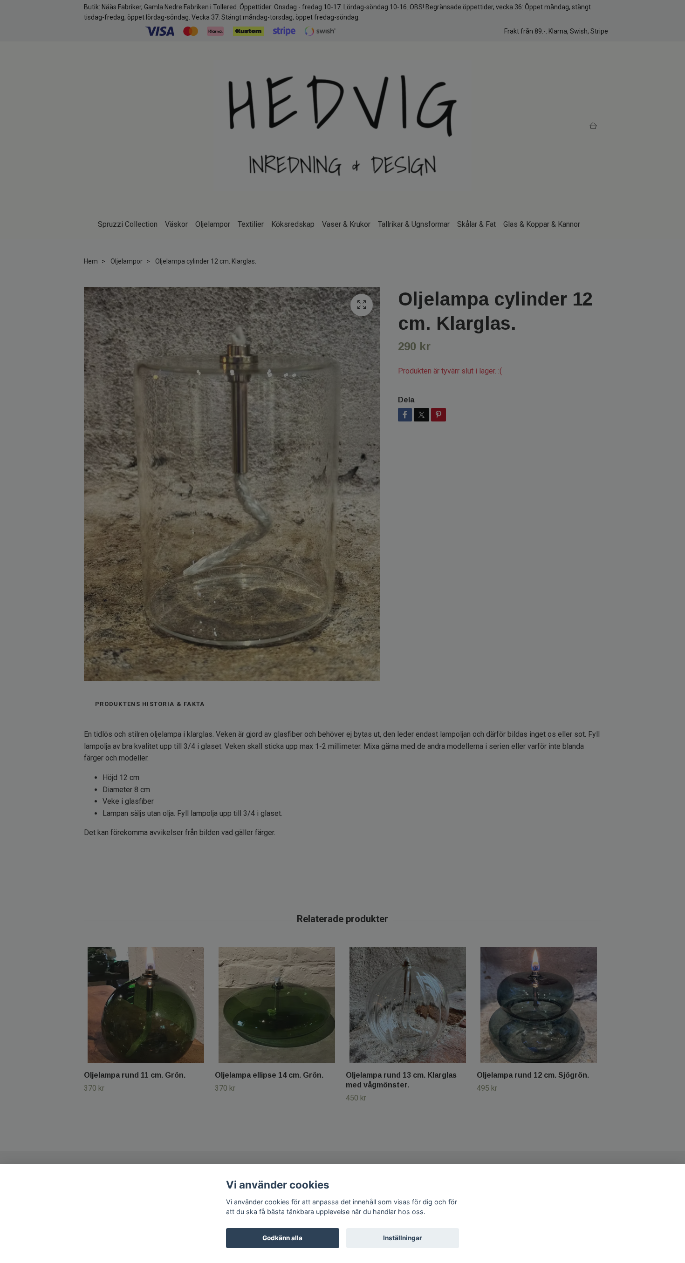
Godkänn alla (282, 1238)
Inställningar (402, 1238)
